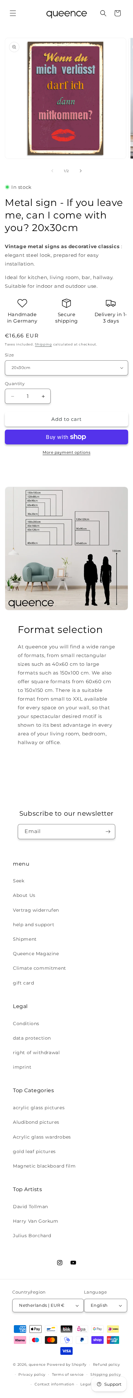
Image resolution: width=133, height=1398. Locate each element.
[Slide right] (81, 171)
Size (9, 354)
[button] (13, 13)
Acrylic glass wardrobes (42, 1137)
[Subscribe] (108, 831)
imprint (22, 1067)
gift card (23, 983)
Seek (18, 881)
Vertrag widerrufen (36, 910)
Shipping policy (105, 1374)
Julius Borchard (32, 1235)
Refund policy (106, 1364)
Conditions (26, 1023)
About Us (24, 895)
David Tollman (30, 1206)
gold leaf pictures (34, 1151)
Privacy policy (32, 1374)
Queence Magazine (36, 953)
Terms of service (68, 1374)
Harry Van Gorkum (35, 1221)
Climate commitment (39, 968)
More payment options (66, 452)
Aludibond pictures (36, 1122)
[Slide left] (52, 171)
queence (37, 1364)
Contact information (54, 1384)
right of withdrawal (36, 1052)
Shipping (43, 344)
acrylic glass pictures (39, 1108)
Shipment (25, 939)
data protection (32, 1038)
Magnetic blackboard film (44, 1166)
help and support (34, 924)
